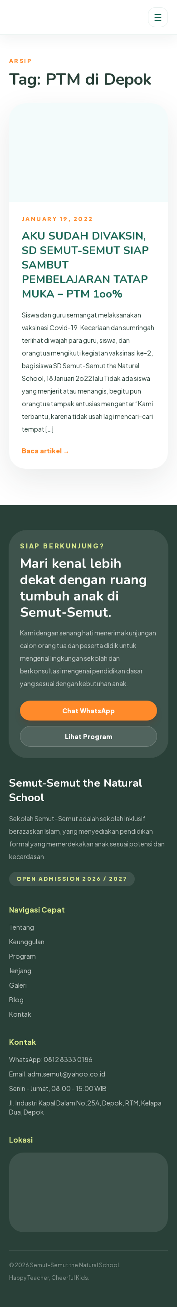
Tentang (21, 927)
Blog (16, 999)
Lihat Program (88, 736)
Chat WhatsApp (88, 710)
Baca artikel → (45, 451)
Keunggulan (26, 941)
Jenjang (20, 970)
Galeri (18, 985)
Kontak (20, 1014)
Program (22, 956)
